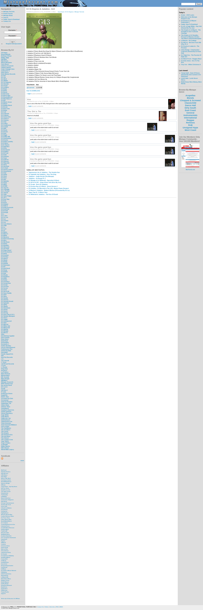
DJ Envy (4, 148)
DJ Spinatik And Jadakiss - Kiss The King (42, 174)
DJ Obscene (5, 247)
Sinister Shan (5, 407)
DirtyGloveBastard (6, 585)
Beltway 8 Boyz (6, 56)
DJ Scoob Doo (6, 283)
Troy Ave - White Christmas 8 (191, 64)
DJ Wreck (4, 332)
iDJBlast (3, 569)
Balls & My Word (6, 478)
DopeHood (4, 539)
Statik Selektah (6, 412)
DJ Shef (3, 295)
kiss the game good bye (40, 123)
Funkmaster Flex (6, 349)
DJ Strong (4, 313)
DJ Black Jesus (6, 102)
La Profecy (4, 372)
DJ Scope (4, 285)
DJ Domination (6, 138)
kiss (29, 99)
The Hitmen (5, 438)
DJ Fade (4, 155)
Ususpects (4, 511)
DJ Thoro (4, 318)
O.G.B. (3, 388)
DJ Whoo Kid (5, 328)
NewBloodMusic (5, 557)
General (190, 113)
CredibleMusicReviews (7, 527)
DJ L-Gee (4, 216)
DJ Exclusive (5, 150)
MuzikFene (4, 587)
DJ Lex (3, 222)
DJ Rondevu (5, 276)
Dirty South (190, 108)
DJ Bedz (4, 90)
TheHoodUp (4, 494)
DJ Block (4, 104)
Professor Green (6, 393)
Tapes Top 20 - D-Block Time (38, 192)
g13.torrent (30, 87)
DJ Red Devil (5, 268)
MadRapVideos (5, 534)
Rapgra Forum (5, 580)
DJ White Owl (5, 326)
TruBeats (3, 560)
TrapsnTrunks (5, 592)
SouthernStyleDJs (6, 536)
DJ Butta (4, 110)
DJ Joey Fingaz (6, 196)
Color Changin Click (7, 69)
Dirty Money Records (8, 74)
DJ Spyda (4, 306)
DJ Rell (3, 273)
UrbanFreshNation (6, 508)
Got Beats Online (6, 480)
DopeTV (3, 593)
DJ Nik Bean (5, 242)
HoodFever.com (5, 489)
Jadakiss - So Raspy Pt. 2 (37, 178)
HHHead (3, 542)
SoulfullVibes (5, 562)
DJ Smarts (4, 300)
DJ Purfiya (4, 257)
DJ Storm (4, 311)
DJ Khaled (4, 204)
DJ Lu (3, 227)
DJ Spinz (4, 304)
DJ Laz (3, 219)
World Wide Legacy (7, 449)
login (29, 94)
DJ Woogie (4, 331)
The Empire (5, 433)
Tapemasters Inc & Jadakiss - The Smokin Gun (44, 172)
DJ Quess (4, 258)
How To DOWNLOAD (33, 91)
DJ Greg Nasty (6, 171)
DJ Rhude (4, 275)
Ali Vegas (4, 53)
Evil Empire (5, 342)
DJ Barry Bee (5, 95)
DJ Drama (4, 140)
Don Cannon (5, 337)
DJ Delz (3, 133)
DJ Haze (4, 176)
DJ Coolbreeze (6, 125)
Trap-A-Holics (5, 443)
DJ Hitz (3, 179)
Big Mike (4, 59)
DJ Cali (3, 112)
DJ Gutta (4, 174)
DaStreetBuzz (5, 529)
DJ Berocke (5, 94)
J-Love (3, 365)
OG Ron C (4, 390)
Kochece (4, 370)
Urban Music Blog (6, 519)
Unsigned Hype (190, 127)
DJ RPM (4, 278)
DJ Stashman (5, 308)
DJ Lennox (4, 220)
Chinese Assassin (7, 66)
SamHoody (4, 567)
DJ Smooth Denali (7, 301)
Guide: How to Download (11, 19)
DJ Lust (3, 229)
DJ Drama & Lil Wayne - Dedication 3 (189, 21)
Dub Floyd (4, 341)
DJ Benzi (4, 92)
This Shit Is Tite (34, 111)
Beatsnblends (5, 54)
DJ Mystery (5, 237)
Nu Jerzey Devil (6, 385)
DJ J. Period (5, 191)
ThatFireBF (4, 531)
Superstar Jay (6, 418)
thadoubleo (4, 588)
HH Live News (5, 488)
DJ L (2, 214)
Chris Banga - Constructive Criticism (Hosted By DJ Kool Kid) (191, 51)
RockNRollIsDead (6, 481)
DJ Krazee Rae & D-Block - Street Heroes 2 (43, 186)
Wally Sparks (5, 446)
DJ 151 (3, 77)
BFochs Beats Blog (6, 514)
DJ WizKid (4, 329)
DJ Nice (3, 240)
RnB (190, 125)
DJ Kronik (4, 211)
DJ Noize (4, 244)
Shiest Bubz (5, 405)
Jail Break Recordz (7, 364)
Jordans (3, 544)
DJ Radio (4, 262)
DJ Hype (4, 183)
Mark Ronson (5, 374)
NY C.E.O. (4, 387)
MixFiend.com (190, 169)
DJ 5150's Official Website (8, 570)
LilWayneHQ (4, 577)
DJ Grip (3, 173)
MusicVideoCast (5, 498)
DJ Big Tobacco (6, 99)
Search (5, 17)
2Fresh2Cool (4, 550)
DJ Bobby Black (6, 105)
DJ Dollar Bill (5, 137)
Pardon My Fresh (6, 504)
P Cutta (3, 392)
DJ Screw (4, 288)
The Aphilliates (6, 428)
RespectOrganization (7, 565)
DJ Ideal (4, 184)
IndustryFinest (5, 526)
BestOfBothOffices (6, 521)
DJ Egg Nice (5, 146)
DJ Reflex (4, 272)
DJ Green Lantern (7, 169)
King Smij (4, 369)
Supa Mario (5, 416)
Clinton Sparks (6, 67)
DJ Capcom (5, 113)
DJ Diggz (4, 135)
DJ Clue (3, 122)
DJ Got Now (5, 166)
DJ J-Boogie (5, 189)
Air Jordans (4, 522)
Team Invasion (6, 423)
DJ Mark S (4, 234)
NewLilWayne (5, 582)
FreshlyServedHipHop (7, 555)
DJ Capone (5, 115)
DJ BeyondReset (7, 97)
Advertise (52, 607)
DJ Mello (4, 235)
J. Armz (3, 362)
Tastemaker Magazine (7, 499)
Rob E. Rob (5, 397)
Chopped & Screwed (190, 100)
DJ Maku (4, 232)
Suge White (5, 415)
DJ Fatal (4, 158)
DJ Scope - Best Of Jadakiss (38, 184)
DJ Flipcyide (5, 163)
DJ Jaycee (4, 188)
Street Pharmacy (7, 413)
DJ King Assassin (7, 207)
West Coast (190, 130)
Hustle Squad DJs (7, 354)
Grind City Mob (6, 351)
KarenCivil (4, 564)
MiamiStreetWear (6, 578)
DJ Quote (4, 260)
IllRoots (3, 485)
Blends (190, 98)
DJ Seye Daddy (6, 293)
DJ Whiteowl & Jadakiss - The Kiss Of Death (43, 194)
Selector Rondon (6, 402)
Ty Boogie (4, 444)
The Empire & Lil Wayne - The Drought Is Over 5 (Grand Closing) (191, 31)
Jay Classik (5, 360)
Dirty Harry (5, 72)
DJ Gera (4, 164)
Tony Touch (5, 441)
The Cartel (4, 431)
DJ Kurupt (4, 212)
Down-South (4, 547)
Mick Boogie (5, 379)
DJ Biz (3, 100)
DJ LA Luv (4, 217)
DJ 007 (3, 76)
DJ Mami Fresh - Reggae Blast (191, 59)
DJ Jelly (4, 194)
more (22, 460)
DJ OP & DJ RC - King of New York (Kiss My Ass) (45, 182)
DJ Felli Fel (4, 160)
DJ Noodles (5, 245)
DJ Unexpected (6, 321)
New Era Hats (5, 532)
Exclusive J (5, 344)
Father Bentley (6, 346)
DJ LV (3, 230)
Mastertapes (5, 375)
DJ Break (4, 107)
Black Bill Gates (6, 62)
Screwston (4, 400)
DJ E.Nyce (4, 143)
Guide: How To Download (189, 24)
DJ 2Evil (4, 79)
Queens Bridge (5, 483)
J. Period (4, 367)
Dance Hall (190, 105)
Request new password (13, 44)
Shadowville (4, 493)
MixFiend (3, 470)
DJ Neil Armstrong (7, 239)
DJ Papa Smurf (6, 250)
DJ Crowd (4, 127)
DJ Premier (5, 255)
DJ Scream (5, 286)
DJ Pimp (4, 253)
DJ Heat (4, 178)
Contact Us (7, 21)
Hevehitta (4, 352)
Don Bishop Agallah (7, 336)
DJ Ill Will (4, 186)
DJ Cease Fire (6, 117)
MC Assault (5, 377)
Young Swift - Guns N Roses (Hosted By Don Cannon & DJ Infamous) (191, 74)
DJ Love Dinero (6, 224)
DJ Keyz (4, 202)
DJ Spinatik (5, 303)
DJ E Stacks (5, 145)
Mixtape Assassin (7, 382)
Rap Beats (4, 501)
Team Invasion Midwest (9, 425)
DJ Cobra (4, 123)
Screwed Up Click (7, 398)
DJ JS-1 (3, 197)
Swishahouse (5, 420)
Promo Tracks (8, 13)
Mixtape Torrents (9, 11)
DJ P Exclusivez (6, 252)
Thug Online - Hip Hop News (9, 486)
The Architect (5, 430)
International (190, 118)
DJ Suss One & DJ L (8, 314)
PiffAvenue (4, 590)
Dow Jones (5, 339)
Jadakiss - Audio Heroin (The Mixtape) (41, 176)
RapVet (3, 541)
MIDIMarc (4, 380)
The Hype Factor (6, 491)
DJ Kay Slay (5, 199)
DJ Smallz (4, 298)
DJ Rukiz (4, 280)
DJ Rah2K (4, 263)
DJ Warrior (4, 324)
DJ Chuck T (5, 118)
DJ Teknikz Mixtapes (8, 316)
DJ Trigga (4, 319)
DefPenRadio (5, 583)
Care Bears (5, 64)
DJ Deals (4, 130)
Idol (2, 356)
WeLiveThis (4, 549)
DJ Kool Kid (5, 209)
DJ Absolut (5, 84)
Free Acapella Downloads (8, 537)
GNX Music (4, 475)
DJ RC (3, 267)
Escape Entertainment (7, 503)
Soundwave (5, 408)
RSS (57, 607)
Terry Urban (5, 426)
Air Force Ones (5, 517)
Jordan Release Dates (7, 516)
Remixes (190, 123)
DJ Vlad (3, 323)
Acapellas (190, 95)
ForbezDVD (4, 559)
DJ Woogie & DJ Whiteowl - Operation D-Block (44, 180)
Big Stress (4, 61)
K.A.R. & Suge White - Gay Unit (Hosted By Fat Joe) (191, 27)
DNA (2, 334)
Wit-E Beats (5, 448)
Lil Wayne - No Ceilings (188, 40)
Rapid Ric (4, 395)
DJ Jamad (4, 192)
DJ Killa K (4, 206)
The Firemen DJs (7, 435)
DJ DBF (3, 128)
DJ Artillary (5, 87)
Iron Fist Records (7, 357)
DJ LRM (3, 225)
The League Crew (7, 440)
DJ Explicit (4, 151)
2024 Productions (6, 573)
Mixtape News (8, 15)
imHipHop (4, 496)
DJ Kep (3, 201)
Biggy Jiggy (5, 57)
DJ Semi (4, 290)
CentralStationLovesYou (8, 524)
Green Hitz (4, 506)
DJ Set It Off (5, 291)
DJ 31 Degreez (6, 82)
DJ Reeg (4, 270)
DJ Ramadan (5, 265)
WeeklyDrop (4, 575)
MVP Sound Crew (7, 384)
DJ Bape (4, 89)
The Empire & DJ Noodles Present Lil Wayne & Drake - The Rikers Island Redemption (191, 36)
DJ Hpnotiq (5, 181)
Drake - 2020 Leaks (187, 15)
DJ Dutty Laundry (7, 141)
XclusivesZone (5, 545)
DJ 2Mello (4, 81)
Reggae (190, 120)
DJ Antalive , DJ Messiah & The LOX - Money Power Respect (49, 188)
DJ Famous (5, 156)
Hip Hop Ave (4, 473)
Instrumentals (190, 115)
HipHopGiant (4, 513)
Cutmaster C (5, 71)
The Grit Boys (5, 436)
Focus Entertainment (8, 347)
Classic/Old (190, 103)
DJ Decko (4, 132)
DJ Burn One (5, 109)
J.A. (2, 359)
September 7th (6, 403)
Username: (12, 30)
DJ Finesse (5, 161)
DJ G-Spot (4, 168)
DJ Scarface (5, 281)
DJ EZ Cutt (4, 153)
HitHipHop (4, 572)
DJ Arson (4, 85)
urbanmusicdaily (6, 552)
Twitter (46, 607)
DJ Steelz (4, 309)
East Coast (61, 11)
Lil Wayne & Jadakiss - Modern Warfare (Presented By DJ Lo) (49, 190)
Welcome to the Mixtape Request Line (189, 18)
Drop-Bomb (4, 509)
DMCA (61, 607)
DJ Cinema (5, 120)
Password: (13, 36)
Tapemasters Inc (6, 421)
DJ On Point (5, 248)
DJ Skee (4, 296)
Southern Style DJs (7, 410)
